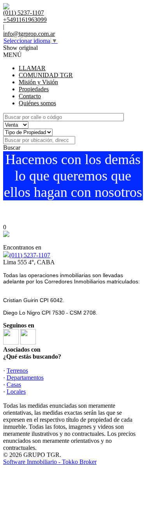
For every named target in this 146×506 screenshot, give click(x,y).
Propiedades (34, 89)
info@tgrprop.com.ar (29, 33)
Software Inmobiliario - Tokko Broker (50, 461)
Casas (14, 384)
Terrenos (17, 370)
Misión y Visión (38, 82)
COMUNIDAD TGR (46, 75)
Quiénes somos (37, 103)
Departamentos (25, 377)
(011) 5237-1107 (29, 255)
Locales (16, 391)
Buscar (11, 147)
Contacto (30, 96)
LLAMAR (32, 68)
